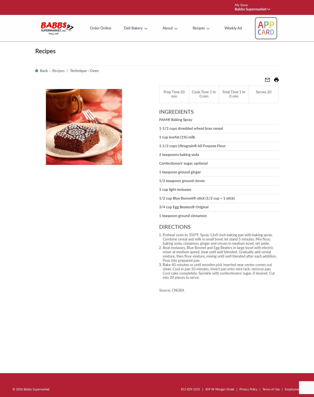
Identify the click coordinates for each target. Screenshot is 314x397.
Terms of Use (271, 389)
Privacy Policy (248, 389)
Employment (293, 389)
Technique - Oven (84, 71)
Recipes (58, 71)
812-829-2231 (190, 389)
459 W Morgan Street (219, 389)
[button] (252, 9)
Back (43, 71)
